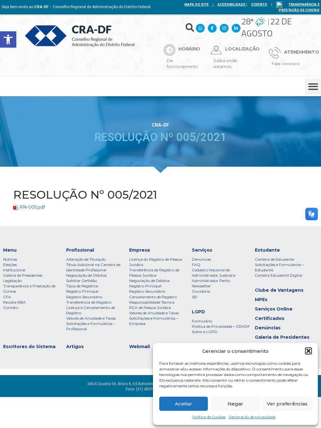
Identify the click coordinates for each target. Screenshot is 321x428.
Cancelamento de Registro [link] (153, 297)
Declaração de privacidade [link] (252, 417)
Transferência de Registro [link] (88, 302)
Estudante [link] (267, 250)
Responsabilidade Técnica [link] (151, 302)
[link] (8, 39)
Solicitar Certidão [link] (81, 280)
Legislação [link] (12, 280)
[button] (308, 351)
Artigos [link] (75, 346)
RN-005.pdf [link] (32, 207)
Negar (235, 404)
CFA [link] (7, 297)
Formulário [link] (202, 321)
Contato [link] (10, 307)
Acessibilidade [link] (231, 5)
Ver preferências (287, 404)
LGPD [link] (198, 312)
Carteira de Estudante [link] (274, 259)
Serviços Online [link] (273, 309)
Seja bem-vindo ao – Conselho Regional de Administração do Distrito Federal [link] (76, 7)
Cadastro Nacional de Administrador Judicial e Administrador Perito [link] (213, 275)
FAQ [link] (196, 264)
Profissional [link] (80, 250)
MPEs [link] (261, 299)
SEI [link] (194, 297)
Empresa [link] (139, 250)
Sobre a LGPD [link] (205, 331)
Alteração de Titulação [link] (86, 259)
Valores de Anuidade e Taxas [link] (91, 318)
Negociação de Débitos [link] (86, 275)
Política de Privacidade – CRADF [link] (221, 326)
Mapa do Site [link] (196, 5)
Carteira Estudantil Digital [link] (278, 275)
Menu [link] (10, 250)
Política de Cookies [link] (209, 417)
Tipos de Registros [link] (82, 286)
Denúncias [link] (201, 259)
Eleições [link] (10, 264)
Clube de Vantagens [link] (279, 290)
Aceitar (183, 404)
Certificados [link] (269, 318)
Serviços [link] (202, 250)
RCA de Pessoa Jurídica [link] (150, 307)
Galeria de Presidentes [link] (22, 275)
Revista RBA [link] (14, 302)
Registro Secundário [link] (84, 297)
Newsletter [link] (201, 286)
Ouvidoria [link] (201, 291)
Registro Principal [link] (82, 291)
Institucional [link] (14, 270)
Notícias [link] (10, 259)
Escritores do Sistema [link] (29, 346)
